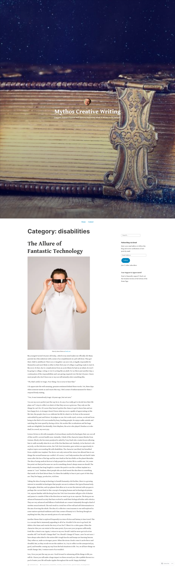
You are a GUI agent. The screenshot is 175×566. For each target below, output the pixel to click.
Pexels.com (67, 351)
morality (59, 564)
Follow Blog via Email (129, 242)
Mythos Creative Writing (88, 111)
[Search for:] (130, 235)
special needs (76, 564)
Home (84, 222)
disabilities (53, 564)
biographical (45, 564)
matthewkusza (33, 564)
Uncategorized (85, 564)
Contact (90, 222)
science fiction (66, 564)
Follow (126, 260)
